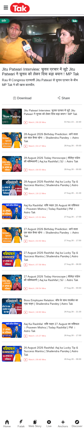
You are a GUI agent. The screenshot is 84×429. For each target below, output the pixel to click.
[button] (20, 7)
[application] (42, 40)
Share (66, 98)
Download (24, 98)
